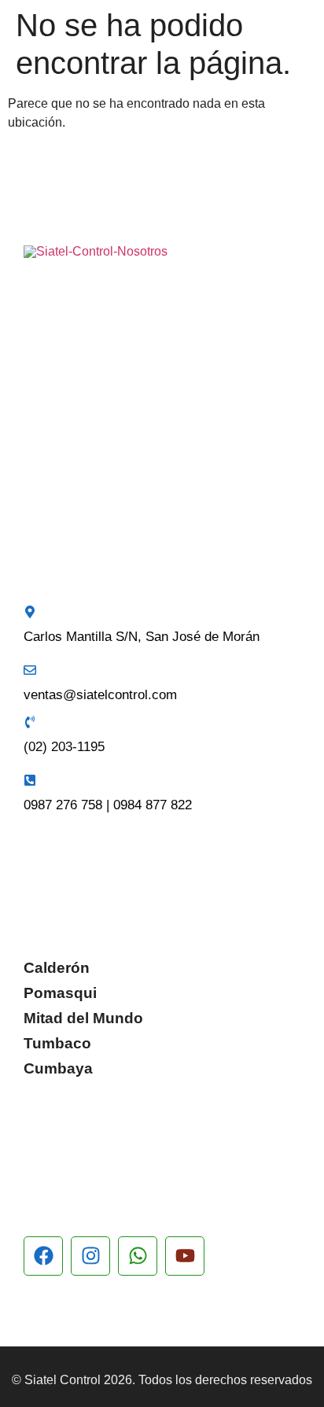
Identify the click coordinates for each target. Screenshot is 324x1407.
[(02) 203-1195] (30, 722)
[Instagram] (90, 1256)
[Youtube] (184, 1256)
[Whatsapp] (137, 1256)
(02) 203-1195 (64, 746)
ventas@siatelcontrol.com (100, 694)
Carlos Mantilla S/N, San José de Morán (142, 636)
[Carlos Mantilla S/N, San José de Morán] (30, 612)
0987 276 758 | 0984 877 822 (108, 804)
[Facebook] (43, 1256)
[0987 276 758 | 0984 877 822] (30, 780)
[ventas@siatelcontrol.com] (30, 670)
